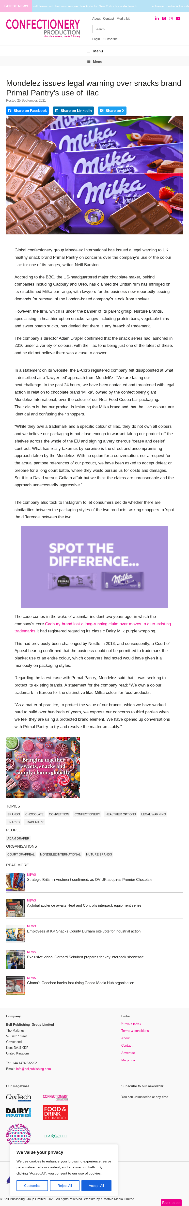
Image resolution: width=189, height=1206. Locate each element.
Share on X (115, 110)
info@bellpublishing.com (33, 1069)
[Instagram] (171, 18)
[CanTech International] (18, 1100)
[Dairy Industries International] (18, 1115)
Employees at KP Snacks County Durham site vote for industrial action (84, 931)
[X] (164, 18)
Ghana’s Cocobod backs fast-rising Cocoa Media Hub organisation (80, 983)
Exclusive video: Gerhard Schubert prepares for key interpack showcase (85, 957)
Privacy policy (131, 1023)
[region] (64, 1170)
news (31, 874)
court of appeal (21, 854)
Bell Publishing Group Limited (24, 1199)
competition (59, 814)
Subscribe (110, 39)
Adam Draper (18, 838)
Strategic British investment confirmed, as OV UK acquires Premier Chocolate (89, 879)
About (96, 18)
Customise (32, 1186)
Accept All (96, 1186)
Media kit (123, 18)
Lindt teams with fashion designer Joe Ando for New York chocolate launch (84, 6)
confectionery (87, 814)
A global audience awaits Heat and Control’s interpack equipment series (84, 905)
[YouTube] (178, 18)
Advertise (128, 1053)
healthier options (121, 814)
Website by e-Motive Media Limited (109, 1199)
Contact (108, 18)
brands (13, 814)
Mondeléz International (60, 854)
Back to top (171, 1203)
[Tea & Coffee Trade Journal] (55, 1138)
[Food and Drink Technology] (55, 1119)
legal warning (153, 814)
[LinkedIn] (157, 18)
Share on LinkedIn (76, 110)
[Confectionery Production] (55, 1100)
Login (96, 39)
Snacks (13, 822)
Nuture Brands (99, 854)
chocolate (34, 814)
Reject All (65, 1186)
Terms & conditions (135, 1031)
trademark (34, 822)
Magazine (128, 1060)
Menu (98, 51)
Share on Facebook (30, 110)
